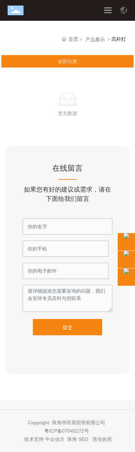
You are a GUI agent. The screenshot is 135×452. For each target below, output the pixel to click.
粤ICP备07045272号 (67, 431)
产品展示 (95, 39)
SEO (83, 439)
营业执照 (102, 439)
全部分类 (67, 61)
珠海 (72, 439)
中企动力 (54, 439)
